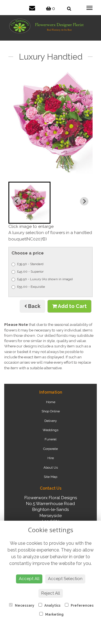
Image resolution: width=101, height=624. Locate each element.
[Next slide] (84, 201)
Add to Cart (72, 306)
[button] (29, 203)
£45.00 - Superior (30, 272)
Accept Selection (65, 578)
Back (33, 306)
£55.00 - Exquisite (31, 287)
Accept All (29, 578)
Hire (50, 458)
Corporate (50, 449)
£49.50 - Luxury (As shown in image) (45, 279)
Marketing (53, 614)
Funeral (50, 439)
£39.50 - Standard (30, 264)
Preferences (82, 605)
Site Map (50, 477)
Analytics (52, 605)
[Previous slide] (17, 201)
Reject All (50, 593)
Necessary (24, 605)
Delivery (50, 421)
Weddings (50, 430)
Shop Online (51, 411)
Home (50, 402)
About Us (50, 467)
